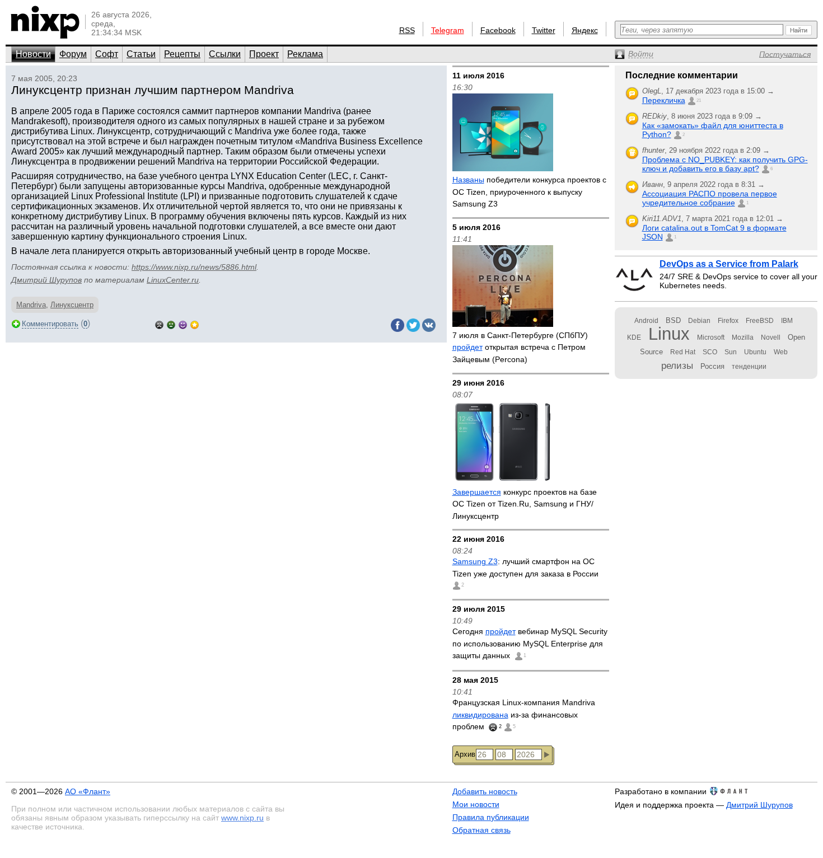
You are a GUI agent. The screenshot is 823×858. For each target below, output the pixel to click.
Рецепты (182, 54)
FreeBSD (760, 320)
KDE (634, 337)
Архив (465, 754)
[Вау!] (194, 323)
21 (698, 100)
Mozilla (743, 337)
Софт (106, 54)
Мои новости (475, 804)
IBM (787, 320)
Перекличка (663, 100)
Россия (712, 366)
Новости (33, 54)
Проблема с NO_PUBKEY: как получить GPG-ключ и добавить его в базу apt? (725, 164)
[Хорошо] (183, 323)
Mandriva (31, 305)
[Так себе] (171, 323)
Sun (730, 352)
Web (781, 352)
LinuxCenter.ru (173, 279)
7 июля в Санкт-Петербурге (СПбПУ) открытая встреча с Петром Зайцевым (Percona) (520, 347)
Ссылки (225, 54)
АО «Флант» (87, 791)
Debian (699, 320)
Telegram (447, 30)
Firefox (728, 320)
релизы (677, 365)
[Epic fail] (159, 323)
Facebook (498, 30)
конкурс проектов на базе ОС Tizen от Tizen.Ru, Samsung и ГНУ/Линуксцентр (524, 504)
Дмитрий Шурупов (46, 279)
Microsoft (710, 337)
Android (646, 320)
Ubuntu (755, 352)
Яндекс (585, 30)
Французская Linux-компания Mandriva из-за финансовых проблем (523, 714)
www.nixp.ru (242, 817)
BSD (673, 320)
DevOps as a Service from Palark (729, 264)
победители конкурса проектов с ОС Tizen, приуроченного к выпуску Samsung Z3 (529, 191)
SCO (710, 352)
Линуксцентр (71, 305)
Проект (264, 54)
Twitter (543, 30)
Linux (669, 334)
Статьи (141, 54)
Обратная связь (481, 830)
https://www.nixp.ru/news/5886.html (194, 266)
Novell (770, 337)
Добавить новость (484, 791)
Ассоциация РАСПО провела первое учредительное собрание (709, 198)
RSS (407, 30)
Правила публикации (490, 817)
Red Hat (682, 352)
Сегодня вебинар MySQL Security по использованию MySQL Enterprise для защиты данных (529, 643)
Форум (73, 54)
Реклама (305, 54)
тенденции (749, 366)
